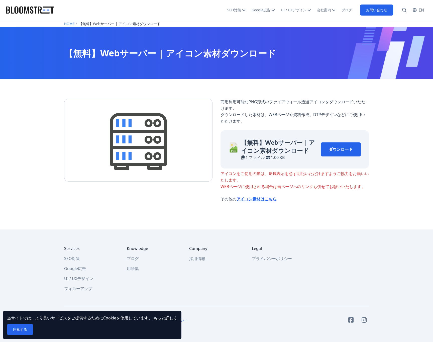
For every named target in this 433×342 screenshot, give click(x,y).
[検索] (404, 10)
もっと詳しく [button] (165, 318)
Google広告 (261, 10)
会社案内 (324, 10)
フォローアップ (78, 288)
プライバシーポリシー (272, 258)
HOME (69, 23)
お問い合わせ (376, 10)
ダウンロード (341, 149)
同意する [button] (20, 329)
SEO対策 (234, 10)
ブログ (347, 10)
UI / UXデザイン (293, 10)
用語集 (133, 268)
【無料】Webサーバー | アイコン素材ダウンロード (278, 146)
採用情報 (197, 258)
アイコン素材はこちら (257, 199)
